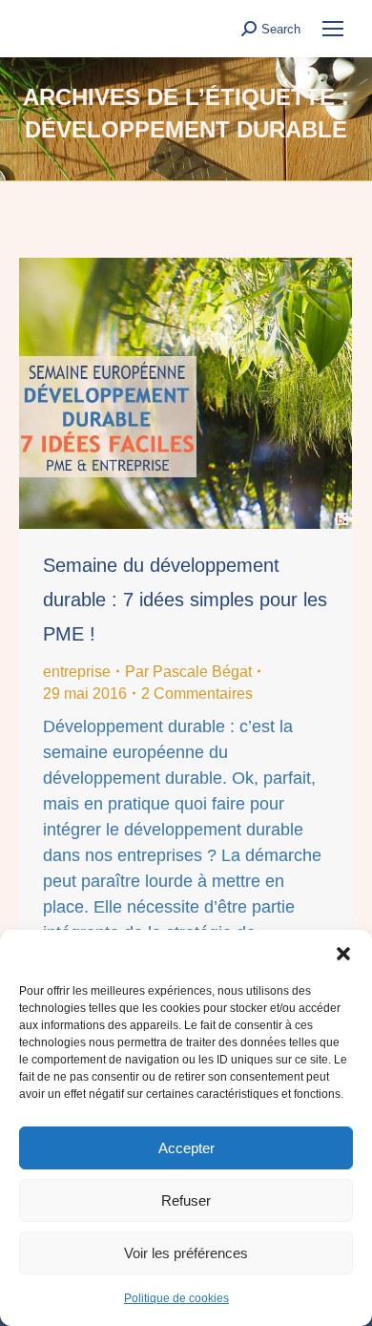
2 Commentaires (197, 693)
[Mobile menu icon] (333, 28)
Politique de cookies (176, 1298)
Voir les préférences (186, 1253)
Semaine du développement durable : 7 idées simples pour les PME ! (185, 599)
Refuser (186, 1200)
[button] (343, 953)
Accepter (186, 1148)
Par (188, 671)
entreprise (77, 671)
